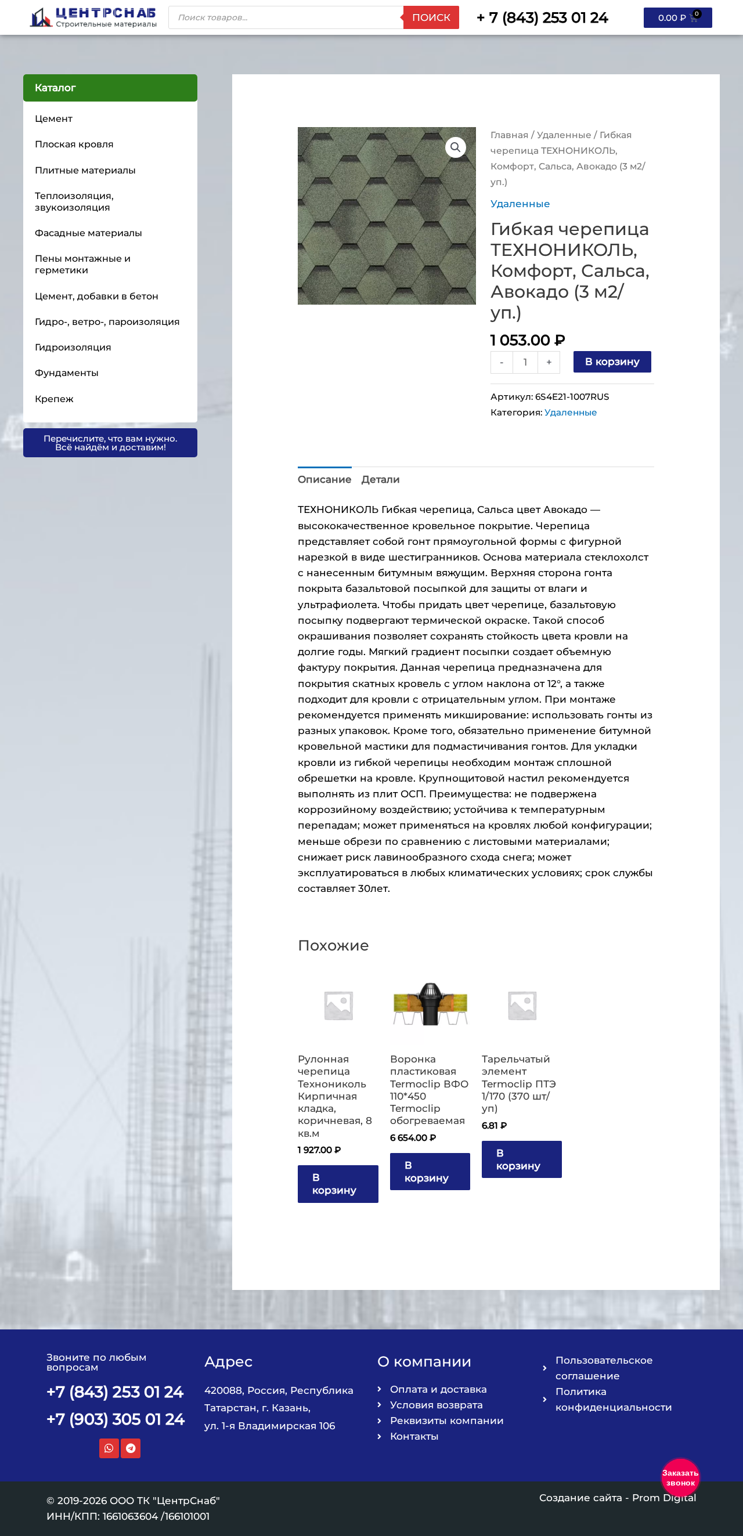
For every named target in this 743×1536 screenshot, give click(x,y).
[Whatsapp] (109, 1448)
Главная (509, 134)
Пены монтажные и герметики (83, 264)
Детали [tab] (381, 479)
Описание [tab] (325, 479)
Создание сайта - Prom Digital (618, 1498)
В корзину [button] (334, 1184)
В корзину (612, 361)
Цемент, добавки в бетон (96, 296)
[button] (455, 147)
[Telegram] (130, 1448)
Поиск (431, 17)
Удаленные (564, 134)
